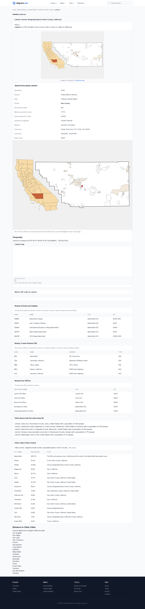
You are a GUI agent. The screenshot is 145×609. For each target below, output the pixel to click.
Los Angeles (17, 533)
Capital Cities (17, 591)
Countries (16, 586)
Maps (62, 3)
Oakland (16, 549)
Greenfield (17, 491)
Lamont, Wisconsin (22, 429)
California (41, 10)
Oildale (16, 465)
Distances (80, 3)
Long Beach (17, 547)
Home (14, 10)
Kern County (49, 10)
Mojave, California (36, 369)
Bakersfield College (36, 319)
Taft (15, 512)
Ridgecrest (17, 469)
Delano (16, 460)
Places (53, 3)
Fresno (15, 542)
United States (32, 10)
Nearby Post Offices (23, 381)
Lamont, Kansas (21, 432)
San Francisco (18, 540)
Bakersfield (33, 356)
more (74, 448)
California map (79, 80)
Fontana (16, 573)
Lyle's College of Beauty (38, 323)
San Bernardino (18, 571)
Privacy (107, 591)
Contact (107, 594)
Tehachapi (17, 499)
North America (22, 10)
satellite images (37, 283)
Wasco (16, 473)
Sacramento (17, 545)
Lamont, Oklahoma (22, 426)
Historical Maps (48, 591)
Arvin (15, 478)
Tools (71, 3)
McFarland (17, 504)
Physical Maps (48, 586)
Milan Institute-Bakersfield (38, 332)
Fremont (16, 568)
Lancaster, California (36, 373)
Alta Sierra (17, 517)
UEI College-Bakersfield (37, 336)
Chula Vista (17, 566)
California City (18, 495)
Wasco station (34, 365)
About (107, 586)
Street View (78, 591)
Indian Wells (18, 521)
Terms (107, 588)
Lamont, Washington (22, 435)
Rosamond (17, 486)
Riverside (16, 559)
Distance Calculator (80, 586)
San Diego (16, 535)
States (15, 588)
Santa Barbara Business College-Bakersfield (44, 327)
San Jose (16, 538)
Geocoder (77, 588)
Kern (48, 27)
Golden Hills (18, 508)
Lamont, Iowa (20, 424)
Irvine (15, 564)
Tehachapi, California (37, 360)
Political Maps (47, 588)
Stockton (16, 561)
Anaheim (16, 554)
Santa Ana (16, 557)
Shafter (16, 482)
